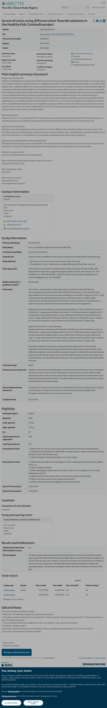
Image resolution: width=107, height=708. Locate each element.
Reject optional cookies (33, 703)
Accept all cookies (11, 703)
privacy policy (13, 691)
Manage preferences (9, 696)
